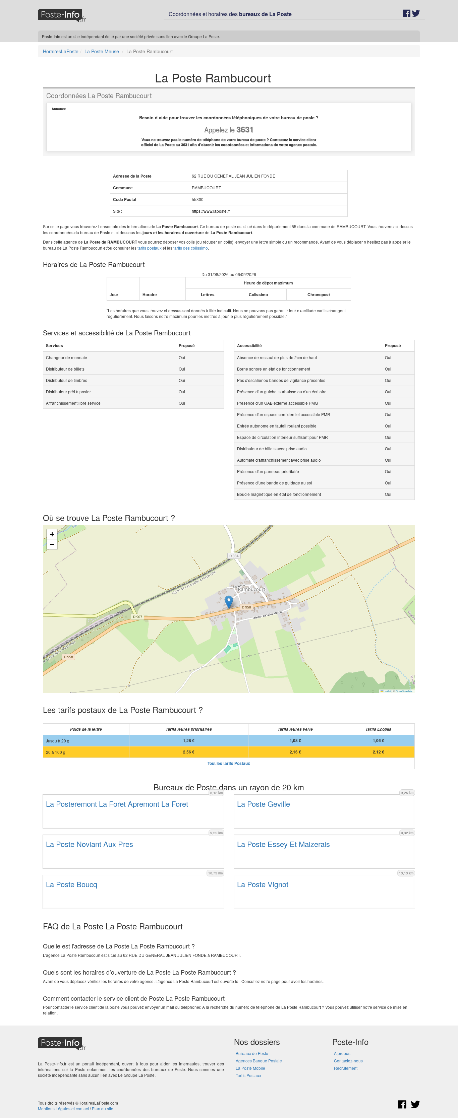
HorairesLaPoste (60, 51)
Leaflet (387, 691)
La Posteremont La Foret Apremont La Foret (117, 803)
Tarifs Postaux (248, 1075)
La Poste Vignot (262, 884)
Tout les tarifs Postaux (229, 763)
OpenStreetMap (404, 691)
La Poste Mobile (250, 1068)
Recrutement (345, 1068)
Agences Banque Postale (259, 1060)
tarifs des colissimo (190, 248)
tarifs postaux (149, 248)
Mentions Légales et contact (63, 1108)
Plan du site (102, 1108)
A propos (342, 1053)
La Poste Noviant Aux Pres (89, 844)
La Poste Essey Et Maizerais (283, 844)
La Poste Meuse (101, 51)
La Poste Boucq (71, 884)
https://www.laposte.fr (211, 211)
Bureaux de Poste (252, 1053)
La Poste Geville (263, 803)
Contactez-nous (348, 1060)
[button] (229, 602)
